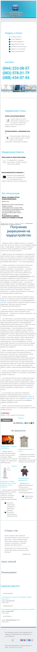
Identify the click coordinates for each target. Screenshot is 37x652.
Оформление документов (29, 497)
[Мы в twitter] (27, 640)
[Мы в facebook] (29, 640)
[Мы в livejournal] (32, 640)
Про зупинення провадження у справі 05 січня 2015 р (18, 609)
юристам (3, 302)
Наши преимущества (17, 51)
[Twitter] (28, 423)
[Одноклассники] (30, 423)
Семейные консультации (19, 46)
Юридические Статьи (15, 111)
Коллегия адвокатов (17, 41)
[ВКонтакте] (26, 423)
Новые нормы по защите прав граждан (14, 157)
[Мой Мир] (32, 423)
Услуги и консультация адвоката (15, 116)
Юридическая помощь (15, 11)
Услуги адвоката (16, 39)
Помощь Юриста (20, 223)
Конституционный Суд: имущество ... (13, 172)
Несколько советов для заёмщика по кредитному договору (11, 506)
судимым (29, 398)
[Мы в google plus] (24, 640)
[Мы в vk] (21, 640)
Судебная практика (10, 586)
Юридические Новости (13, 152)
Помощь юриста (16, 36)
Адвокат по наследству (18, 49)
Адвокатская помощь (17, 44)
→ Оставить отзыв (26, 554)
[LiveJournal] (34, 423)
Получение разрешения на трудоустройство (12, 514)
